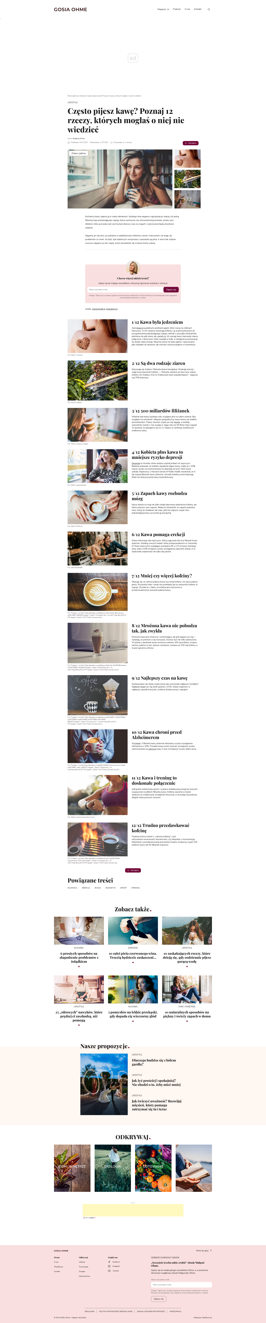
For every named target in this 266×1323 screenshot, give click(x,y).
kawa (98, 888)
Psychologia (83, 1267)
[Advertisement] (133, 1210)
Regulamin (89, 1311)
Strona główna (73, 96)
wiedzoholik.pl (98, 309)
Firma (57, 1257)
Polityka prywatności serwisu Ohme (115, 1311)
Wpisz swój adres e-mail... (160, 1279)
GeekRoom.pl (207, 1317)
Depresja (136, 463)
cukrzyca (73, 888)
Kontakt (197, 9)
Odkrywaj (83, 1257)
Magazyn (162, 9)
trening (136, 888)
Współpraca (58, 1267)
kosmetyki (111, 888)
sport (124, 888)
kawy (140, 328)
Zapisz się (171, 290)
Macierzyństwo (84, 1276)
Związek (82, 1271)
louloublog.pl (111, 309)
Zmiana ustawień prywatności (151, 1311)
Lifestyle (83, 96)
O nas (187, 9)
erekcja (86, 888)
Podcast (177, 9)
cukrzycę (152, 749)
